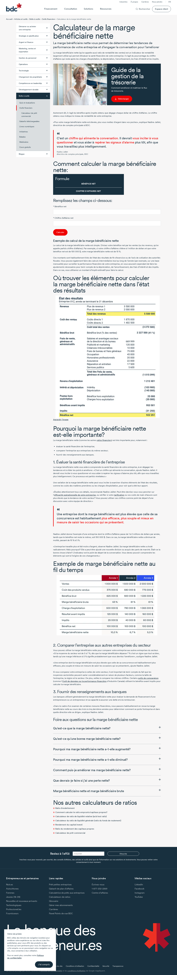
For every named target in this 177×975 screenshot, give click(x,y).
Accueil (9, 19)
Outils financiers (48, 19)
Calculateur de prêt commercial (29, 114)
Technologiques (13, 905)
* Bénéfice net (59, 206)
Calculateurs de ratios (59, 896)
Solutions (88, 8)
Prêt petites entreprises (60, 884)
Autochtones (12, 888)
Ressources (105, 8)
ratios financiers (104, 440)
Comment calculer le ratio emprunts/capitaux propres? (81, 812)
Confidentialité (93, 966)
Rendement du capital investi (69, 824)
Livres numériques (26, 126)
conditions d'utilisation (77, 971)
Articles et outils (20, 19)
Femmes (10, 892)
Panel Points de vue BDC (61, 913)
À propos (134, 2)
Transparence (117, 966)
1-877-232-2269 (99, 888)
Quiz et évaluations (27, 103)
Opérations (23, 64)
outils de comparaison (148, 678)
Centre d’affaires (100, 892)
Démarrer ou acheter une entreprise (27, 28)
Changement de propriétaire (30, 77)
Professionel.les (13, 909)
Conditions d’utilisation (75, 966)
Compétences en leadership (30, 83)
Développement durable (28, 90)
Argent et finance (26, 42)
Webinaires (23, 142)
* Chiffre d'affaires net (63, 218)
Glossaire (53, 901)
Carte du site (57, 966)
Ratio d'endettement (65, 808)
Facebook (139, 888)
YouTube (139, 896)
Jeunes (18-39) (13, 896)
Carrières (145, 2)
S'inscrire (123, 854)
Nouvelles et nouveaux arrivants (21, 901)
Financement (50, 8)
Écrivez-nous (98, 884)
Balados (22, 137)
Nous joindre (157, 2)
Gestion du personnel (27, 58)
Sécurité (105, 966)
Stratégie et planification (29, 36)
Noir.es (9, 884)
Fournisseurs (12, 913)
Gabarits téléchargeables (29, 121)
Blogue (21, 154)
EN (169, 2)
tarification (119, 495)
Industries (123, 2)
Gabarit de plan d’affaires (61, 888)
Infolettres (23, 132)
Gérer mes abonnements (61, 905)
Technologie (24, 71)
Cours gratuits (25, 147)
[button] (107, 728)
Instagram (139, 892)
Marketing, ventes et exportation (27, 50)
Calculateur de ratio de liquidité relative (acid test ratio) (81, 816)
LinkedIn (139, 884)
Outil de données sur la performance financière (84, 681)
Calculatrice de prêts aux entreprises (67, 892)
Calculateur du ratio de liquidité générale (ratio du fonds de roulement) (88, 820)
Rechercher (144, 8)
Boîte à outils (34, 19)
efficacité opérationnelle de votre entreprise (75, 495)
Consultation (70, 8)
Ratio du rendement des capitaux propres (74, 829)
